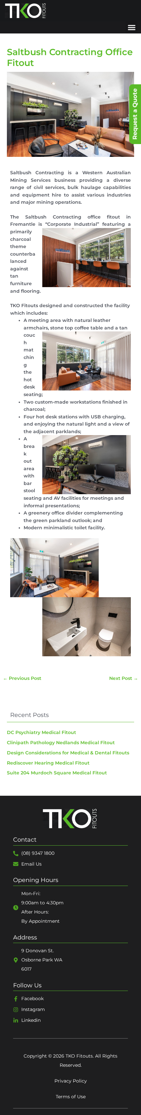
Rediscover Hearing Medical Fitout (48, 763)
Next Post (123, 678)
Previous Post (22, 678)
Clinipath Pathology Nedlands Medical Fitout (61, 742)
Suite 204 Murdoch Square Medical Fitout (57, 772)
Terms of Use (71, 1097)
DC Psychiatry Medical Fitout (41, 732)
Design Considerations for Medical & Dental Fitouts (68, 752)
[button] (132, 27)
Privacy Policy (70, 1081)
